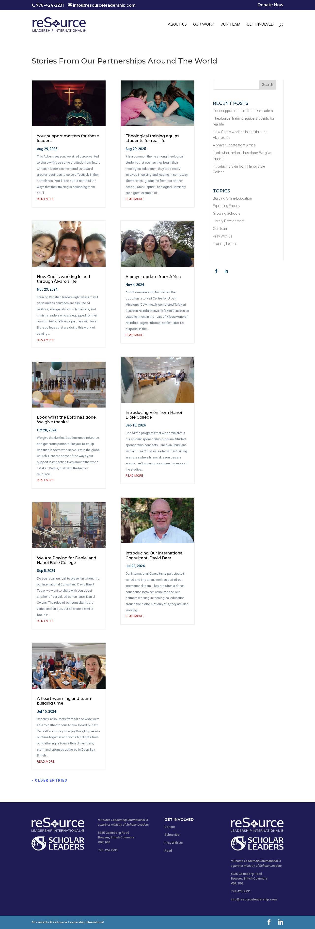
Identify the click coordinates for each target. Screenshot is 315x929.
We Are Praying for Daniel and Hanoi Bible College (66, 560)
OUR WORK (203, 25)
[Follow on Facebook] (216, 271)
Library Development (228, 221)
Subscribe (172, 834)
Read (168, 850)
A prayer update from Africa (153, 276)
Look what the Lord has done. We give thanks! (66, 419)
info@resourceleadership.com (254, 899)
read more (45, 199)
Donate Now (271, 5)
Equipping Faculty (226, 206)
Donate (169, 827)
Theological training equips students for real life (152, 138)
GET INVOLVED (260, 25)
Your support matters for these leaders (243, 111)
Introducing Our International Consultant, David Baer (155, 555)
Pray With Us (223, 236)
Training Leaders (225, 244)
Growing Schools (226, 213)
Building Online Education (232, 198)
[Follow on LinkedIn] (226, 271)
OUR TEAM (230, 25)
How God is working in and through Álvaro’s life (63, 279)
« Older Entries (49, 780)
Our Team (220, 229)
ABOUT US (177, 25)
